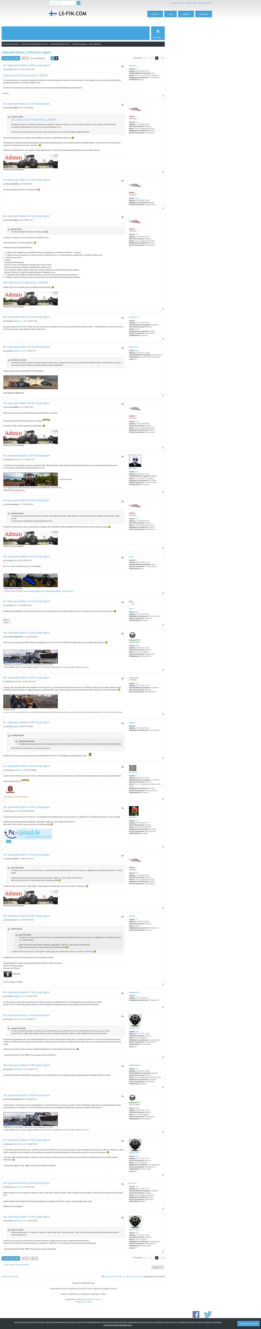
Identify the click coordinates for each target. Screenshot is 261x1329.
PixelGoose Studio (93, 1299)
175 (136, 919)
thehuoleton (134, 1065)
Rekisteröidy (190, 3)
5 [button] (159, 58)
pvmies (132, 916)
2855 (137, 1032)
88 (136, 560)
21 (136, 996)
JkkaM (131, 192)
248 (136, 612)
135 (136, 1186)
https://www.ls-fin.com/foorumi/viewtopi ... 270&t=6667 (25, 75)
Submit (78, 3)
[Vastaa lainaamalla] (122, 66)
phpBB (81, 1288)
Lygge (131, 722)
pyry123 (132, 1183)
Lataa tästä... (17, 974)
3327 (137, 350)
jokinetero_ (134, 317)
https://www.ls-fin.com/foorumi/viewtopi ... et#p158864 (25, 282)
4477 (137, 683)
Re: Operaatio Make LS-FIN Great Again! (26, 65)
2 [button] (150, 58)
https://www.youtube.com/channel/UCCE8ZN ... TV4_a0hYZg (48, 591)
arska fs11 (133, 347)
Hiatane (132, 65)
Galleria (186, 14)
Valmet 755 (133, 1028)
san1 (131, 608)
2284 (137, 646)
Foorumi (203, 14)
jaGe (131, 557)
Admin (132, 116)
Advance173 (134, 640)
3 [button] (153, 58)
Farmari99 (133, 677)
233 (136, 1069)
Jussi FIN (132, 817)
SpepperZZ (134, 992)
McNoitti (132, 468)
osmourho (133, 772)
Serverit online (177, 3)
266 (136, 821)
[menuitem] (134, 1277)
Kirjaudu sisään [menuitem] (204, 3)
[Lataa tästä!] (7, 973)
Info (170, 14)
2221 (137, 472)
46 (136, 776)
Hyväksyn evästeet (248, 1323)
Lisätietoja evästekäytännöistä (117, 1325)
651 (136, 69)
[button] (144, 58)
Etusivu (155, 14)
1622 (137, 198)
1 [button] (147, 58)
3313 (137, 122)
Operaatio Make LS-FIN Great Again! (26, 52)
